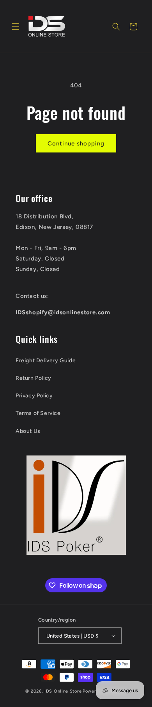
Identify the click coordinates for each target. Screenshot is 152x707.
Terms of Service (38, 413)
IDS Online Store (62, 691)
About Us (28, 431)
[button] (15, 26)
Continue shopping (76, 143)
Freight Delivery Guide (46, 360)
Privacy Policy (34, 395)
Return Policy (33, 378)
